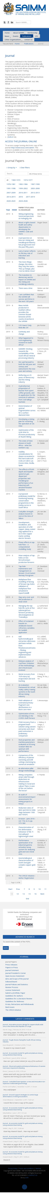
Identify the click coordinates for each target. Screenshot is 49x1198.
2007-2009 (11, 192)
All (7, 180)
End (27, 898)
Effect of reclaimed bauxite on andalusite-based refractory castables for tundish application (27, 627)
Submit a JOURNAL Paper (15, 993)
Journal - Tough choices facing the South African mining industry (22, 1041)
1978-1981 (11, 184)
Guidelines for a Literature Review (18, 998)
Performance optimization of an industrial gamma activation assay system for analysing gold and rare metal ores (27, 847)
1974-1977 (28, 180)
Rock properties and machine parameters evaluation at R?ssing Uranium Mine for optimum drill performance (27, 745)
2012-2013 (35, 192)
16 (35, 894)
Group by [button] (11, 167)
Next (42, 894)
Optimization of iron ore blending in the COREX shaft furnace (27, 715)
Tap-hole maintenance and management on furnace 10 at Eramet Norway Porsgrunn (27, 570)
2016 (21, 197)
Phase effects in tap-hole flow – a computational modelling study (27, 545)
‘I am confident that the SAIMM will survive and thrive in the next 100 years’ (26, 297)
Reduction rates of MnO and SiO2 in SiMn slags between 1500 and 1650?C (27, 811)
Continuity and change (24, 332)
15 (29, 894)
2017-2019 (30, 197)
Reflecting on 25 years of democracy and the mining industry (26, 378)
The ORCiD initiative (13, 1010)
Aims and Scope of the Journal (16, 979)
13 (18, 894)
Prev (18, 889)
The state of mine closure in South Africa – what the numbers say (26, 444)
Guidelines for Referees (14, 1001)
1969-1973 (16, 180)
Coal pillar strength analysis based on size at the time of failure (26, 514)
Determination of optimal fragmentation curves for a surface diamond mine (27, 410)
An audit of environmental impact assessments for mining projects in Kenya (27, 799)
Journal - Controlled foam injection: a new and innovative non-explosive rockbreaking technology (24, 1082)
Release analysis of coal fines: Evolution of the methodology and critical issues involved (26, 665)
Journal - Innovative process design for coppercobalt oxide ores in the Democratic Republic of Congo (23, 1025)
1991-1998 (11, 188)
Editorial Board (11, 981)
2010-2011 (23, 192)
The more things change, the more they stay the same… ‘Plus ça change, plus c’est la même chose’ (27, 266)
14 (24, 894)
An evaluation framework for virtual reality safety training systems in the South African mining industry (27, 690)
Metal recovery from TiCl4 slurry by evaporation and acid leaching (27, 677)
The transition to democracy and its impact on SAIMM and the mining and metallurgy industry (27, 279)
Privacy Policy (12, 1168)
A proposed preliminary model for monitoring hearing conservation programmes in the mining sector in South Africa (27, 501)
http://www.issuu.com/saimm (22, 147)
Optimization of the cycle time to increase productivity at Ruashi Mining (27, 433)
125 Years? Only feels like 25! (25, 326)
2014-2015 (11, 197)
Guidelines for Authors (14, 996)
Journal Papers (11, 962)
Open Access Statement (14, 976)
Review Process (11, 987)
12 (12, 894)
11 (45, 889)
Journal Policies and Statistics (16, 984)
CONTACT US (32, 1175)
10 (40, 889)
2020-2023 (11, 201)
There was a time (25, 288)
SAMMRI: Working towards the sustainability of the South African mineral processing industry (27, 353)
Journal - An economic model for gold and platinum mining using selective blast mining (22, 1054)
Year (8, 210)
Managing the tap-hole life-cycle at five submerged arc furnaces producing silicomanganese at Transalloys (27, 611)
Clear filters (25, 167)
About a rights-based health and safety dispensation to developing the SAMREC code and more (27, 228)
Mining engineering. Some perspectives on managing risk (26, 216)
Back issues (9, 1007)
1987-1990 (35, 184)
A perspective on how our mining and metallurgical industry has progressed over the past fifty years (27, 242)
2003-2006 (35, 188)
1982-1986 (23, 184)
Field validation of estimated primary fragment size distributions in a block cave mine (26, 705)
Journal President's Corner (15, 973)
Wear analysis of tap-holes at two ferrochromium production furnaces (27, 558)
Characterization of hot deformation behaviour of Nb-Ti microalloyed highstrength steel (26, 831)
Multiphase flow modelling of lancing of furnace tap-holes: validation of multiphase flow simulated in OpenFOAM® (27, 586)
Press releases (11, 964)
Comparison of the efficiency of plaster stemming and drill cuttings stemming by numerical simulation (27, 759)
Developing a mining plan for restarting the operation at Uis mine (26, 422)
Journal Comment (12, 970)
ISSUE (14, 210)
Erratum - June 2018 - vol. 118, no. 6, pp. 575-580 (27, 820)
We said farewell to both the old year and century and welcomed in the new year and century (27, 366)
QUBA (26, 1177)
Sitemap (38, 1168)
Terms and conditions (26, 1168)
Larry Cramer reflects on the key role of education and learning (27, 254)
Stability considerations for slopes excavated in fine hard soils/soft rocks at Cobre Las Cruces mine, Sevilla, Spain (26, 458)
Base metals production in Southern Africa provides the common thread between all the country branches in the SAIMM (26, 313)
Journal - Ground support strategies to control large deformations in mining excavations (20, 1096)
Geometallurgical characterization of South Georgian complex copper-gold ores (27, 862)
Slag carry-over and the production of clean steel (26, 599)
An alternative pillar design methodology (27, 769)
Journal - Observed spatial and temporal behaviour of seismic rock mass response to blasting (24, 1067)
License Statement (12, 990)
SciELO (10, 137)
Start (10, 889)
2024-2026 (23, 201)
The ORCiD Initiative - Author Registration (27, 877)
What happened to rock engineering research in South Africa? (26, 341)
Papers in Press (11, 967)
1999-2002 (23, 188)
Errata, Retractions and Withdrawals (19, 1004)
